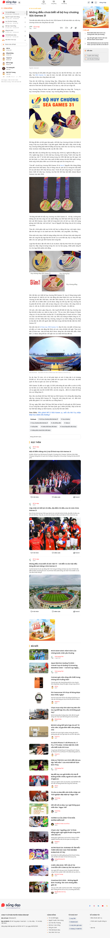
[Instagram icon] (94, 906)
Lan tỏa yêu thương (93, 59)
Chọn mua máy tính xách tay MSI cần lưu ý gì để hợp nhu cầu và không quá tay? (65, 710)
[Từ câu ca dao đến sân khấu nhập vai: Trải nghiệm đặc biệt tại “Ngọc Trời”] (38, 796)
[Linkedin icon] (98, 906)
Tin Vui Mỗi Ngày (53, 918)
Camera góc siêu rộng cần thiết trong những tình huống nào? (65, 678)
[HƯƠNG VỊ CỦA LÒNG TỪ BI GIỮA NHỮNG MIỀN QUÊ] (38, 821)
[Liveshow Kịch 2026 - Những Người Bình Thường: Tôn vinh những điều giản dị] (38, 887)
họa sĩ (62, 165)
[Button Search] (19, 2)
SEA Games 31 (40, 75)
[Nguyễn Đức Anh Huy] (52, 892)
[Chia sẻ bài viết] (88, 2)
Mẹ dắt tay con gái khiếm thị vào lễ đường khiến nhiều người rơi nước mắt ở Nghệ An (66, 776)
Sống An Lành (52, 927)
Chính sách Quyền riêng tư (98, 921)
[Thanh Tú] (52, 702)
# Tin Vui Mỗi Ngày (35, 8)
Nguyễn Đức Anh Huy (60, 892)
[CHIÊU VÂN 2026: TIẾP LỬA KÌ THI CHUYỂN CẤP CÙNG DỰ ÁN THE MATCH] (38, 870)
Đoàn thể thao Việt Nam (49, 426)
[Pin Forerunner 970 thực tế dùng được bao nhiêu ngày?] (38, 698)
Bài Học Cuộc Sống (54, 925)
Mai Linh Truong (59, 874)
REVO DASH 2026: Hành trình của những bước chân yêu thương (63, 652)
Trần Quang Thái (59, 656)
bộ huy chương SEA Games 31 (49, 419)
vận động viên (56, 423)
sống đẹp (35, 426)
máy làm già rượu (76, 925)
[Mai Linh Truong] (52, 875)
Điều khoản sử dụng (6, 81)
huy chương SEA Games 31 (40, 423)
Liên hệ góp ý (4, 80)
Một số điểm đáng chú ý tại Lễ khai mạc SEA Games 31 (50, 451)
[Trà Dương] (52, 798)
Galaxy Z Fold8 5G (76, 929)
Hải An (56, 686)
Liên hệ (92, 928)
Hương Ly (57, 841)
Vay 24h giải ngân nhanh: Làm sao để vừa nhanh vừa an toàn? (97, 38)
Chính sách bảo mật (16, 81)
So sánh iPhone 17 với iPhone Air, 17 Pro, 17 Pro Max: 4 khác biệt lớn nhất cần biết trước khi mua (64, 745)
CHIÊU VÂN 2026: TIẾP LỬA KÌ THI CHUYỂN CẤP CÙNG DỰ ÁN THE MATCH (65, 866)
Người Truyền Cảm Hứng (55, 920)
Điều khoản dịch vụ (96, 918)
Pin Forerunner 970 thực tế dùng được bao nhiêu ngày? (65, 693)
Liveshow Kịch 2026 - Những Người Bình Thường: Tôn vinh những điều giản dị (64, 882)
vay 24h (73, 918)
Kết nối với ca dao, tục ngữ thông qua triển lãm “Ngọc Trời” (65, 806)
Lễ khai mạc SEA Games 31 (49, 327)
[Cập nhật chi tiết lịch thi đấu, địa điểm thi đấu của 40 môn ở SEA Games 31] (55, 533)
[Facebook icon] (90, 906)
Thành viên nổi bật (10, 44)
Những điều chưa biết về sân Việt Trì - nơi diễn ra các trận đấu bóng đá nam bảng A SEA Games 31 (53, 565)
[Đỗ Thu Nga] (30, 447)
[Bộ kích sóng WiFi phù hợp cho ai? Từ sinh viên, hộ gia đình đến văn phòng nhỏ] (38, 731)
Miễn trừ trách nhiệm (13, 80)
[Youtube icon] (102, 906)
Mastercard (74, 922)
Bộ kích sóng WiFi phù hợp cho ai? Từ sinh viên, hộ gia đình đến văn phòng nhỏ (65, 727)
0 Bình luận (57, 497)
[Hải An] (52, 687)
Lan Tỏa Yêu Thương (54, 923)
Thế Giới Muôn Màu (54, 930)
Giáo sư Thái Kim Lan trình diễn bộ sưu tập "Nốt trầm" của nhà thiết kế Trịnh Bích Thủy (66, 762)
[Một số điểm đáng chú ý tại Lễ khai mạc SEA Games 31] (55, 477)
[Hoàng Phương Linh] (52, 859)
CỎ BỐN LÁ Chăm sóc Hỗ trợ (62, 823)
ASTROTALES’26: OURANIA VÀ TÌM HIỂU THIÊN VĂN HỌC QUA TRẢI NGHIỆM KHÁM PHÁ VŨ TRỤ (65, 850)
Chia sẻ (77, 497)
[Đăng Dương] (52, 719)
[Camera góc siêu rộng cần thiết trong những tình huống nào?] (38, 682)
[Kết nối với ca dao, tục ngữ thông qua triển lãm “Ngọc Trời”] (38, 809)
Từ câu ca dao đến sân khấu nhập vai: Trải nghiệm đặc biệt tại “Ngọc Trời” (66, 793)
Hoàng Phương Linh (60, 859)
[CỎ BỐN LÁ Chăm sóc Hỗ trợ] (52, 824)
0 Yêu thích (35, 497)
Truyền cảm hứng (92, 55)
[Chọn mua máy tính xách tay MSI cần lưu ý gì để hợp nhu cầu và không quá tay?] (38, 714)
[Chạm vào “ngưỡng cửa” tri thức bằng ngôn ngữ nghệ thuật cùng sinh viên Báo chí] (38, 836)
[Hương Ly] (52, 842)
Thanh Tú (57, 701)
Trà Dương (57, 798)
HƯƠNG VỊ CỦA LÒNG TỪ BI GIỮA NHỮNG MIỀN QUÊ (63, 819)
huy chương (66, 419)
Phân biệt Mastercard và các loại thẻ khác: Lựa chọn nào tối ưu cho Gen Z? (97, 43)
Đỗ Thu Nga (37, 27)
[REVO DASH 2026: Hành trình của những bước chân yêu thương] (38, 654)
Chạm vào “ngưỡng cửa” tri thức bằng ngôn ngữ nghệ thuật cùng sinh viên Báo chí (65, 832)
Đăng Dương (58, 719)
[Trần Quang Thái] (52, 657)
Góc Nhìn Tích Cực (54, 932)
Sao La (67, 423)
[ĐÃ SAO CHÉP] (71, 27)
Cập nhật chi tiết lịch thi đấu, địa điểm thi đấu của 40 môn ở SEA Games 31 (54, 509)
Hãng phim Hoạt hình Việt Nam (41, 430)
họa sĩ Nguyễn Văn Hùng (68, 426)
